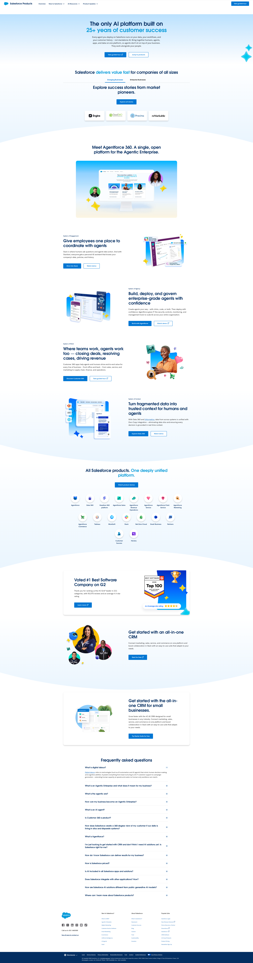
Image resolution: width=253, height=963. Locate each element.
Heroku (134, 541)
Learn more (82, 605)
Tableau (97, 524)
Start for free (136, 657)
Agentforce (75, 505)
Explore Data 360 (138, 434)
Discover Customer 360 (75, 379)
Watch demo (91, 266)
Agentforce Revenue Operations (134, 507)
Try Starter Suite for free (141, 736)
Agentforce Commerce (82, 525)
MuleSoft (111, 524)
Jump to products (138, 55)
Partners (170, 524)
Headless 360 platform (105, 506)
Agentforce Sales (119, 505)
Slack (126, 524)
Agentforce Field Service (163, 506)
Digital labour (90, 772)
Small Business (155, 524)
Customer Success (119, 542)
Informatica (149, 419)
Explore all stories (126, 102)
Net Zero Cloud (141, 524)
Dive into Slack (72, 266)
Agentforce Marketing (178, 506)
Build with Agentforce (140, 323)
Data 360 (89, 505)
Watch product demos (126, 485)
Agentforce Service (148, 506)
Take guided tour (114, 55)
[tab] (115, 80)
